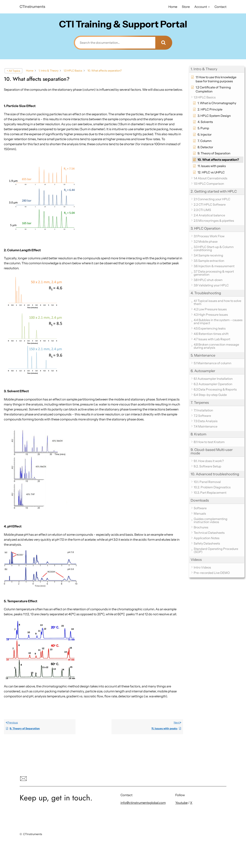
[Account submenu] (209, 7)
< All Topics (13, 71)
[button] (216, 69)
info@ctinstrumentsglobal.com (143, 803)
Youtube (181, 803)
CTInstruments (32, 6)
